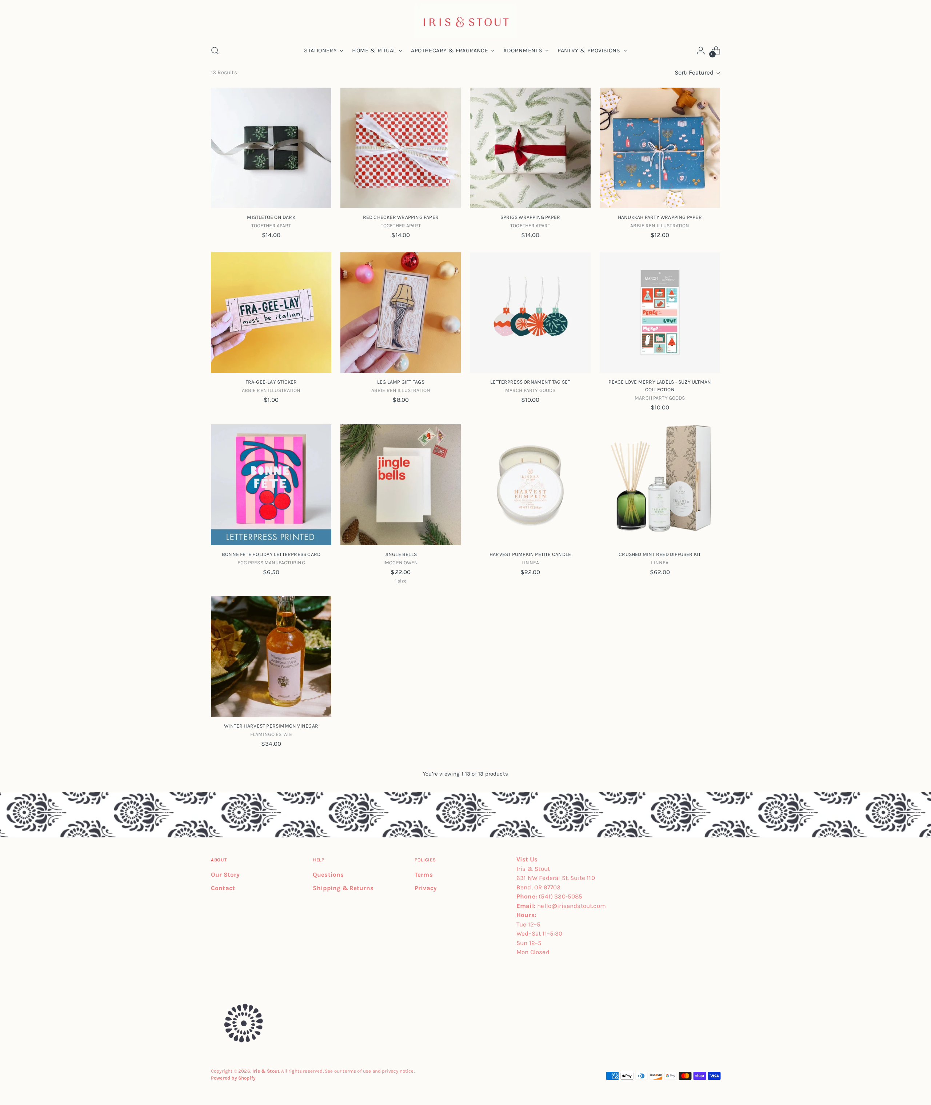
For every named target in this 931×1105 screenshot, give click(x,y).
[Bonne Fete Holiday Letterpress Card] (271, 484)
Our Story (225, 874)
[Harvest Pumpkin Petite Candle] (530, 484)
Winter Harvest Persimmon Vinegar (271, 726)
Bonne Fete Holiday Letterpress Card (271, 554)
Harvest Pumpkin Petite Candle (530, 554)
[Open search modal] (215, 50)
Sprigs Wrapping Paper (530, 217)
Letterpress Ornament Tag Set (530, 382)
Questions (328, 874)
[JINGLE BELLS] (400, 484)
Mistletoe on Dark (271, 217)
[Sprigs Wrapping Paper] (530, 148)
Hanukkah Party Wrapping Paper (660, 217)
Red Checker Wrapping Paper (401, 217)
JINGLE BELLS (401, 554)
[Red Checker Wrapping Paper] (400, 148)
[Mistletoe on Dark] (271, 148)
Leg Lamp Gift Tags (400, 382)
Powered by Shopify (233, 1078)
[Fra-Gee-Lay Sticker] (271, 312)
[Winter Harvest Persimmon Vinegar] (271, 656)
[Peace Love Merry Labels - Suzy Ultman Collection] (660, 312)
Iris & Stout (265, 1071)
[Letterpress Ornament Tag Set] (530, 312)
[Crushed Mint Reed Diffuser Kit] (660, 484)
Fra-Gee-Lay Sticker (271, 382)
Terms (424, 874)
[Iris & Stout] (465, 21)
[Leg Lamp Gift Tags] (400, 312)
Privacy (426, 888)
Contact (223, 888)
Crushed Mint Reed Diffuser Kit (660, 554)
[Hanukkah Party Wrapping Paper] (660, 148)
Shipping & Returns (343, 888)
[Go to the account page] (701, 50)
